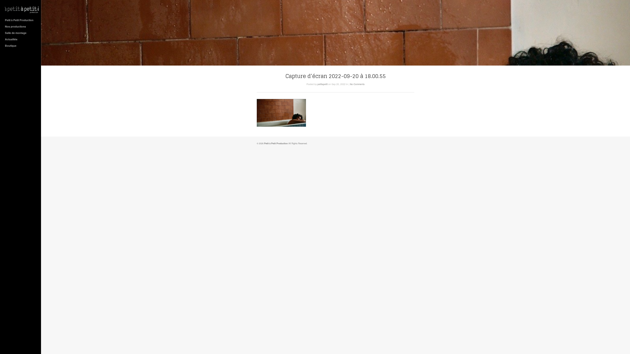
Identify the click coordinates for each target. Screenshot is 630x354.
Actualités (11, 39)
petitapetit (322, 84)
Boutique (10, 46)
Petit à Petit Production (19, 20)
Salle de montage (15, 33)
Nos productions (15, 26)
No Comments (357, 84)
